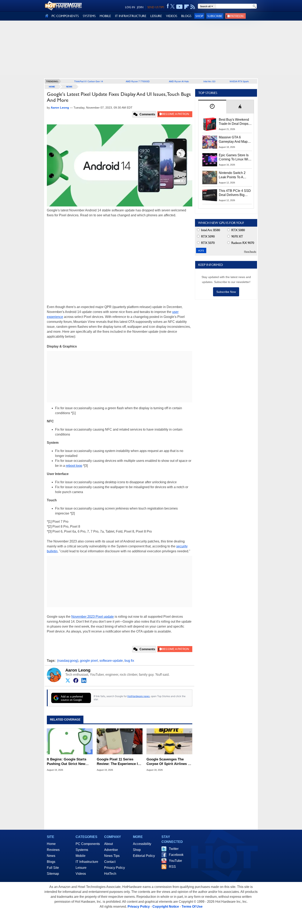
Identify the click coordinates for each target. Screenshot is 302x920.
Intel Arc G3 (209, 81)
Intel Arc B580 (210, 230)
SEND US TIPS (155, 7)
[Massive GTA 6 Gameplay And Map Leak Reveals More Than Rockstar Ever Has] (209, 141)
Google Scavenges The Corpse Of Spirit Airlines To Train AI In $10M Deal (169, 761)
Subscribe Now (226, 291)
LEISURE (156, 16)
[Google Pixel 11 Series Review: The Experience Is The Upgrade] (120, 741)
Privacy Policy (114, 867)
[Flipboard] (186, 7)
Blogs (51, 861)
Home (51, 844)
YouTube (175, 860)
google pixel (89, 660)
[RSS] (192, 7)
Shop (199, 16)
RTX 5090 (207, 236)
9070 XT (237, 236)
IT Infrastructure (87, 861)
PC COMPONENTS (65, 16)
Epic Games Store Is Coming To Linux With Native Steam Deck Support (235, 157)
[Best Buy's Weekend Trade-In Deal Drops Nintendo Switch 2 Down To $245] (209, 124)
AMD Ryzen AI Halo (179, 81)
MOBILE (105, 16)
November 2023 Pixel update (92, 616)
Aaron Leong (77, 670)
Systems (82, 850)
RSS (172, 866)
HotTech (110, 873)
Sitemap (53, 873)
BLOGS (186, 16)
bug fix (129, 660)
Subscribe (214, 16)
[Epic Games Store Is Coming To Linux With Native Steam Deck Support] (209, 159)
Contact (109, 861)
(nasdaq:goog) (67, 660)
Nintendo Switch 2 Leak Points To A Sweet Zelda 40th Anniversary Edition (233, 175)
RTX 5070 (207, 243)
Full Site (53, 867)
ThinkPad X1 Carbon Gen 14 (88, 81)
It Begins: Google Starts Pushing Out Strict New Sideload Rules (66, 761)
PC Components (88, 844)
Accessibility (142, 844)
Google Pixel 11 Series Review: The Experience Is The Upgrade (118, 761)
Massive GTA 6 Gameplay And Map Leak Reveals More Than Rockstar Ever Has (233, 140)
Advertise (111, 850)
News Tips (112, 855)
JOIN (140, 7)
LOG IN (130, 7)
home (52, 87)
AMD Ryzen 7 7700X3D (138, 81)
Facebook (176, 854)
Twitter (174, 848)
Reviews (53, 850)
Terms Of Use (192, 906)
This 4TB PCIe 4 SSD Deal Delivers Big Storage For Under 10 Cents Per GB (235, 193)
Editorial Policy (144, 855)
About (108, 844)
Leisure (81, 867)
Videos (81, 873)
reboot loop (74, 465)
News (69, 87)
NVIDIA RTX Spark (239, 81)
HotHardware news (138, 696)
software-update (111, 660)
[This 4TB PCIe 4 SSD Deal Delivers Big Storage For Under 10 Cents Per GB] (209, 195)
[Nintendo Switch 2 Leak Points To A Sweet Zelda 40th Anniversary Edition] (209, 177)
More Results (250, 251)
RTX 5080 (238, 230)
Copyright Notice (165, 906)
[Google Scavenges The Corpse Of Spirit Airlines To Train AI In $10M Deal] (169, 741)
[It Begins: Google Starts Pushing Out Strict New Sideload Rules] (70, 741)
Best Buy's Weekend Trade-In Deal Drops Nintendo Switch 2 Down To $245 (234, 122)
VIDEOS (171, 16)
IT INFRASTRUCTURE (130, 16)
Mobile (80, 855)
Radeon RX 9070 (242, 243)
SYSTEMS (89, 16)
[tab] (212, 107)
